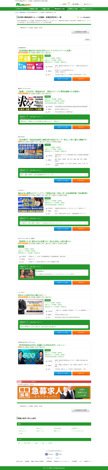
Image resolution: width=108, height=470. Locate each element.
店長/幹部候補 (57, 428)
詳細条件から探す (60, 8)
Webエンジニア (40, 431)
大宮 (19, 443)
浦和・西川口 (27, 443)
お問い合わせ (19, 461)
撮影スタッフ (57, 431)
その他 (20, 433)
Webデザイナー (23, 431)
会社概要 (27, 461)
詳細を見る (81, 78)
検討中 (66, 4)
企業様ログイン (88, 461)
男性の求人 (23, 12)
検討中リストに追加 (63, 78)
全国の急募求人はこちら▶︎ (82, 392)
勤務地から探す (34, 8)
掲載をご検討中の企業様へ (37, 461)
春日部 (50, 443)
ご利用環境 (74, 461)
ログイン (87, 4)
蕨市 (43, 443)
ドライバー (21, 428)
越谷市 (36, 443)
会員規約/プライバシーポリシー (61, 461)
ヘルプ (80, 461)
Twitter (60, 454)
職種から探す (46, 8)
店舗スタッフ (39, 428)
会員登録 (76, 4)
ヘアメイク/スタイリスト (77, 431)
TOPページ (20, 8)
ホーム (17, 12)
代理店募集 (49, 461)
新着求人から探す (73, 8)
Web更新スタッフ (75, 428)
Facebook (50, 454)
